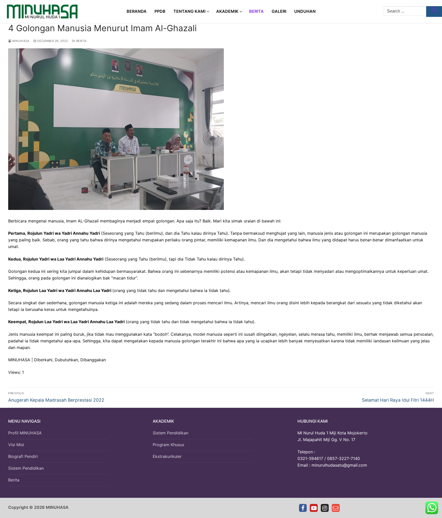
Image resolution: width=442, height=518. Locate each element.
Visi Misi (16, 444)
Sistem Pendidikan (26, 468)
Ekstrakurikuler (167, 456)
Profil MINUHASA (25, 432)
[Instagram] (325, 508)
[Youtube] (314, 508)
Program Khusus (168, 444)
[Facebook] (303, 508)
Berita (81, 41)
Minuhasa (20, 41)
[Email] (336, 508)
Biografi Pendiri (23, 456)
